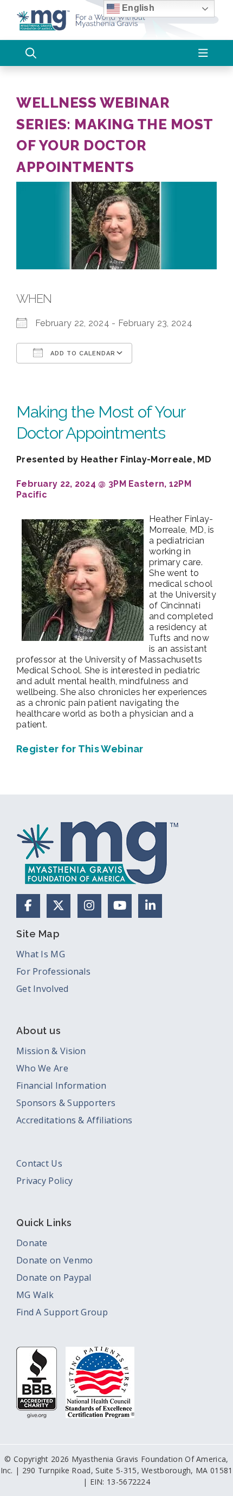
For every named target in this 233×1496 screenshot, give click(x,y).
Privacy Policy (44, 1181)
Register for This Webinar (80, 748)
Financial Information (61, 1085)
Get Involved (42, 989)
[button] (31, 53)
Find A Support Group (62, 1312)
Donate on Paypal (54, 1277)
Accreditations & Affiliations (74, 1120)
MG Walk (35, 1295)
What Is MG (40, 954)
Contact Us (39, 1163)
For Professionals (53, 971)
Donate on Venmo (54, 1260)
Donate (32, 1243)
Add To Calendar (81, 353)
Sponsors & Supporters (65, 1103)
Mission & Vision (51, 1051)
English (137, 7)
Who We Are (42, 1068)
